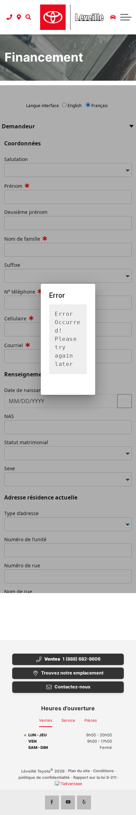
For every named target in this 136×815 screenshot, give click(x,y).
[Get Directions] (19, 17)
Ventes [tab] (45, 720)
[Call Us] (10, 17)
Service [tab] (68, 720)
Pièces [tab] (90, 720)
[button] (28, 17)
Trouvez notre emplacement (72, 673)
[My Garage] (113, 17)
